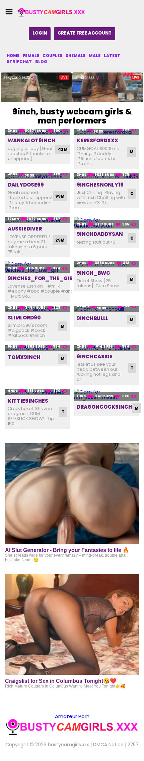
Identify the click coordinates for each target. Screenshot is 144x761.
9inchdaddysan (100, 234)
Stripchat (19, 61)
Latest (112, 55)
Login (39, 33)
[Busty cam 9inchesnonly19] (106, 176)
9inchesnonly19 (100, 184)
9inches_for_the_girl (41, 278)
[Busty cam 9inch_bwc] (106, 264)
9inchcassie (95, 356)
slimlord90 (24, 317)
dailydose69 (26, 184)
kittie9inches (28, 400)
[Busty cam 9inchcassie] (106, 348)
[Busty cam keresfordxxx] (106, 132)
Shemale (75, 55)
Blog (41, 61)
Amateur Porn (72, 716)
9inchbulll (93, 318)
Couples (52, 55)
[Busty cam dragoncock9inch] (106, 395)
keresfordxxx (97, 140)
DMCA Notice (108, 744)
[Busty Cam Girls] (51, 11)
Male (94, 55)
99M (60, 196)
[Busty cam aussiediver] (37, 220)
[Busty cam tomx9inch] (37, 348)
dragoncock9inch (104, 406)
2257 (133, 744)
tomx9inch (24, 357)
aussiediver (25, 228)
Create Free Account (85, 33)
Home (13, 55)
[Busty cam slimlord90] (37, 309)
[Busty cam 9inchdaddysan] (106, 223)
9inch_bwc (93, 272)
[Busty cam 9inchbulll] (106, 309)
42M (63, 149)
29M (60, 240)
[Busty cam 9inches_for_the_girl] (37, 267)
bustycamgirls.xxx (68, 744)
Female (31, 55)
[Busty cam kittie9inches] (37, 392)
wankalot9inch (31, 140)
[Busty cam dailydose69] (37, 176)
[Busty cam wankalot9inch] (37, 132)
